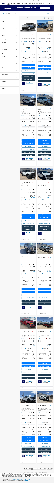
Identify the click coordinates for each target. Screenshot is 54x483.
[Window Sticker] (34, 44)
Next (41, 468)
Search (48, 13)
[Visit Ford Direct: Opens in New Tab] (26, 480)
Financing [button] (30, 3)
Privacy (15, 479)
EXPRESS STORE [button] (49, 3)
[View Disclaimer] (29, 44)
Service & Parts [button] (35, 3)
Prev (29, 468)
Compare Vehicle (26, 90)
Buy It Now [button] (28, 64)
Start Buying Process (28, 79)
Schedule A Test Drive (28, 67)
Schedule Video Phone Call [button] (28, 73)
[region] (28, 58)
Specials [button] (40, 3)
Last (44, 468)
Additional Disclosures (20, 479)
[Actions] (34, 34)
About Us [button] (44, 3)
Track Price (29, 51)
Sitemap (13, 479)
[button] (35, 26)
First (26, 468)
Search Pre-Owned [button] (24, 3)
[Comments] (32, 44)
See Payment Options (28, 76)
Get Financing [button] (28, 70)
